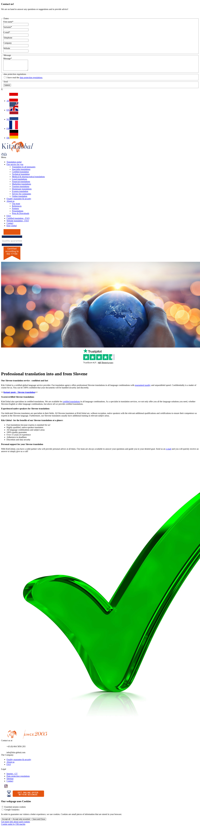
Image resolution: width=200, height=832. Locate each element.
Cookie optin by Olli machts (13, 824)
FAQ (9, 216)
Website (6, 48)
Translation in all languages (23, 167)
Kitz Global (12, 225)
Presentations (17, 211)
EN (8, 110)
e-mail (168, 449)
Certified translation (20, 172)
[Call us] (2, 155)
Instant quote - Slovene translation (19, 392)
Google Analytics (11, 809)
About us (10, 201)
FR (8, 128)
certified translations (71, 401)
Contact (10, 223)
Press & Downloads (20, 213)
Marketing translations (21, 184)
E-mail (6, 32)
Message (7, 58)
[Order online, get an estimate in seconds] (26, 796)
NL (8, 119)
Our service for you (15, 164)
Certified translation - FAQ (18, 218)
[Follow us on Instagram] (6, 787)
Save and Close (39, 819)
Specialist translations (21, 169)
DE (8, 138)
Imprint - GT (12, 774)
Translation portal (14, 162)
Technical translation (21, 174)
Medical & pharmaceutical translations (28, 176)
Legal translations (19, 179)
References (16, 206)
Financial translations (21, 181)
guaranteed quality (143, 385)
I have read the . (24, 77)
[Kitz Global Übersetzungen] (17, 151)
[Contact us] (5, 155)
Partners (15, 208)
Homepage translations (22, 189)
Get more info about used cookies (15, 822)
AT (8, 101)
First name (8, 22)
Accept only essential (21, 819)
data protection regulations (31, 77)
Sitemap (10, 778)
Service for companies (21, 194)
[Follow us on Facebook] (2, 787)
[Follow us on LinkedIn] (9, 787)
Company (7, 43)
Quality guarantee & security (19, 199)
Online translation (19, 196)
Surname (7, 27)
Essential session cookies (15, 807)
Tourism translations (20, 186)
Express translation (20, 191)
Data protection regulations (18, 776)
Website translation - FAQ (18, 221)
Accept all (6, 819)
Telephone (7, 37)
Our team (16, 203)
